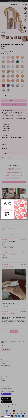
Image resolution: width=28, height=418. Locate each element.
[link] (7, 214)
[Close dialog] (26, 200)
